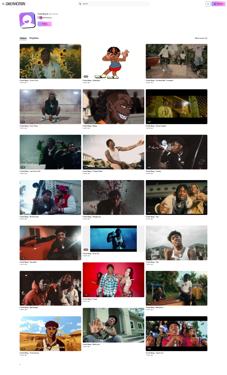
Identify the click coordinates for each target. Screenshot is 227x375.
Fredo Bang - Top (152, 217)
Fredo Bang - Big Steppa (29, 307)
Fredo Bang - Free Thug (28, 126)
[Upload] (208, 3)
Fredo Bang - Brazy (90, 126)
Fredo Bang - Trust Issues (29, 353)
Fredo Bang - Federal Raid (92, 171)
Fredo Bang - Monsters (154, 307)
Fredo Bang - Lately (153, 171)
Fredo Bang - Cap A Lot (154, 353)
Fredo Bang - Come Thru (29, 80)
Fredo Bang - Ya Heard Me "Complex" (160, 80)
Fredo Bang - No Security (29, 217)
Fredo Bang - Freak (90, 299)
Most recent (200, 38)
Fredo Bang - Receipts (28, 262)
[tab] (23, 38)
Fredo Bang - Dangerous (92, 217)
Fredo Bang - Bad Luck (91, 344)
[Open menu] (3, 3)
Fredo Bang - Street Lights (156, 126)
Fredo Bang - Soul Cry (91, 254)
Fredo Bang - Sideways (91, 80)
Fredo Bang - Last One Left (30, 171)
